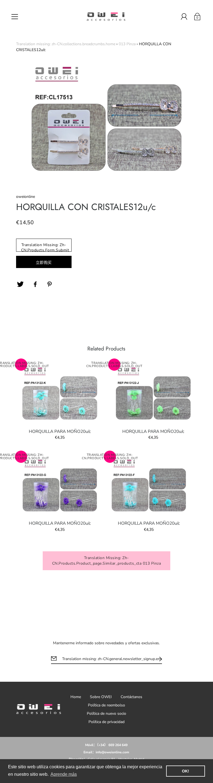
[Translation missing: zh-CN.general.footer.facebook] (35, 284)
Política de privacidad (106, 721)
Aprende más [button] (63, 774)
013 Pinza (127, 44)
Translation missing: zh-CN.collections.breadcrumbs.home (65, 44)
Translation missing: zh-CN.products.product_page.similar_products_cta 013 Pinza (106, 560)
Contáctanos (131, 696)
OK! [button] (185, 771)
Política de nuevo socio (106, 713)
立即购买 (44, 262)
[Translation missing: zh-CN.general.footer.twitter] (20, 284)
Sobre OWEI (101, 696)
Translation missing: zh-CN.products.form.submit (45, 247)
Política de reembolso (106, 705)
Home (75, 696)
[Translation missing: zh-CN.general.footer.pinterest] (50, 284)
